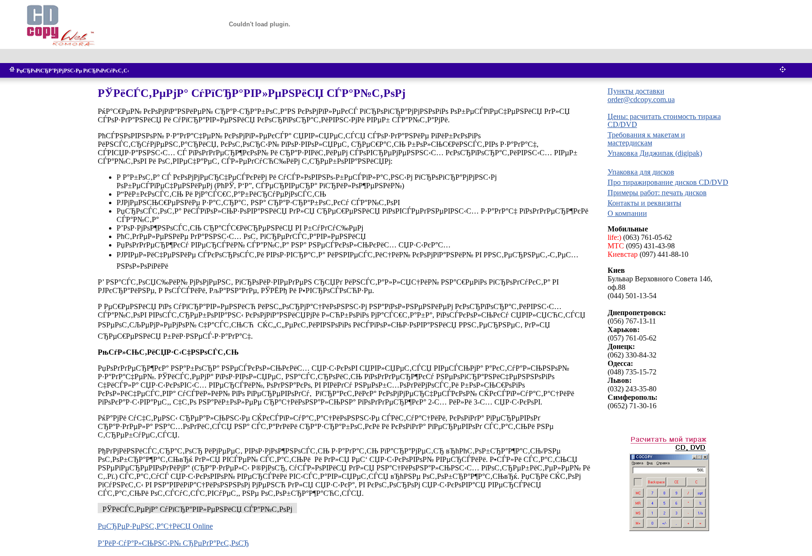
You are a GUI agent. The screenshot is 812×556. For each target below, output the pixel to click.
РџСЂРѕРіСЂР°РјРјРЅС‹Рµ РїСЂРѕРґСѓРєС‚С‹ (72, 70)
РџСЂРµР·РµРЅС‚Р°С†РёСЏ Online (155, 526)
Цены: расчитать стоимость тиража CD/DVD (664, 120)
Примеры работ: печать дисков (657, 193)
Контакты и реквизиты (644, 203)
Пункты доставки (636, 91)
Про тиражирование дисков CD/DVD (668, 182)
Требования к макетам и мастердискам (646, 139)
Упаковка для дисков (641, 172)
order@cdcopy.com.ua (641, 99)
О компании (627, 213)
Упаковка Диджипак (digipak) (655, 153)
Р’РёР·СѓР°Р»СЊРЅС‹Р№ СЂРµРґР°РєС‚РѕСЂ (173, 543)
